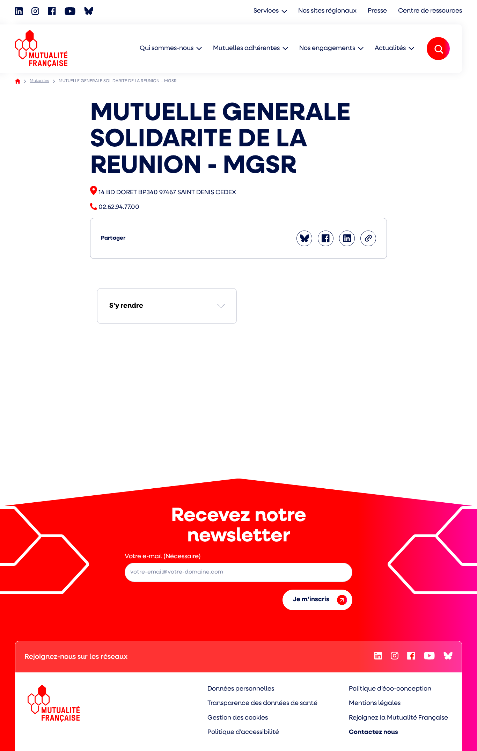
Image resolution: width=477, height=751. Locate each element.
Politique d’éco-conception (390, 689)
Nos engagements (327, 48)
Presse (377, 11)
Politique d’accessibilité (243, 732)
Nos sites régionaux (327, 11)
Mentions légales (375, 703)
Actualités (390, 48)
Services (266, 11)
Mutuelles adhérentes (246, 48)
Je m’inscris (311, 600)
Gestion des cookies (237, 718)
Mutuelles (39, 81)
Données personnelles (240, 689)
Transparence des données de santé (262, 703)
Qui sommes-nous (166, 48)
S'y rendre (126, 305)
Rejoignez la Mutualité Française (398, 718)
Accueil (17, 81)
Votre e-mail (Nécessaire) (163, 557)
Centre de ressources (430, 11)
